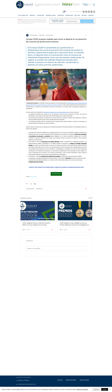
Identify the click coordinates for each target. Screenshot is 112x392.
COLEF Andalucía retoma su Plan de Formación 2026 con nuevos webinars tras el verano (36, 224)
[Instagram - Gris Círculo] (89, 12)
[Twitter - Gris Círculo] (86, 12)
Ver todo (90, 198)
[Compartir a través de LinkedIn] (35, 184)
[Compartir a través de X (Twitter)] (31, 184)
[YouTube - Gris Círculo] (94, 12)
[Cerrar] (110, 389)
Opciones (96, 389)
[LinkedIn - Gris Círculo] (91, 12)
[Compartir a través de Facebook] (27, 184)
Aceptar (105, 389)
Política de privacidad (82, 389)
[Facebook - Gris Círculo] (84, 12)
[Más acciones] (86, 35)
